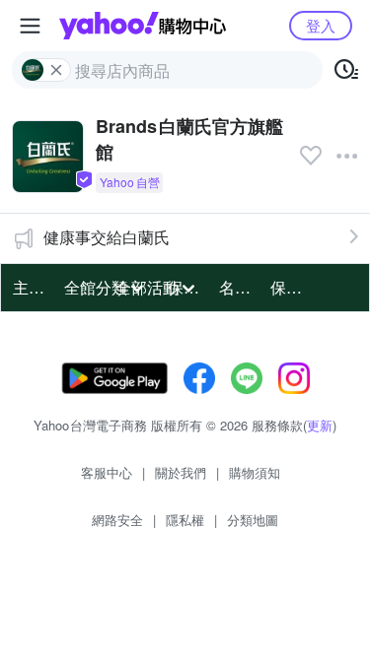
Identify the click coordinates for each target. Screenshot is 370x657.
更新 (320, 425)
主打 (28, 287)
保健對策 (290, 287)
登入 (320, 25)
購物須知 (254, 472)
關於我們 (180, 472)
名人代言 (239, 287)
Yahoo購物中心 (142, 25)
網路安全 (117, 519)
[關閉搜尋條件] (56, 70)
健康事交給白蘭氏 (106, 237)
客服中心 (106, 472)
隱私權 (185, 519)
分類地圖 (252, 519)
